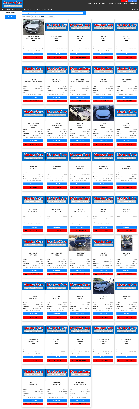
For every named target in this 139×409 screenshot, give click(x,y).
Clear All (51, 16)
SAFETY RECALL (133, 3)
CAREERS (125, 3)
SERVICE (104, 3)
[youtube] (137, 9)
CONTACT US (118, 3)
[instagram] (135, 9)
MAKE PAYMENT (132, 1)
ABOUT (111, 3)
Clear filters (11, 17)
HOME (89, 3)
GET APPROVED (96, 3)
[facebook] (130, 9)
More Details (33, 54)
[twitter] (132, 9)
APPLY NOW (124, 1)
